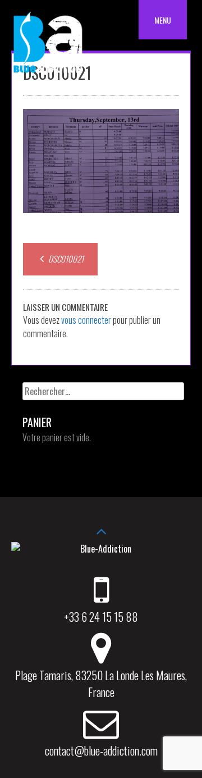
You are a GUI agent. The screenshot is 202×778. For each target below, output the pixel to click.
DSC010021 (65, 258)
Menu (162, 20)
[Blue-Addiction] (47, 75)
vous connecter (86, 320)
